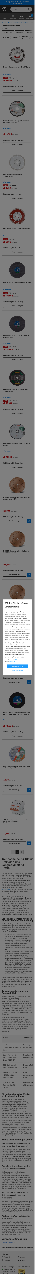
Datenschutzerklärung (20, 659)
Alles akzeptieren (17, 666)
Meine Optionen (17, 670)
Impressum (12, 661)
